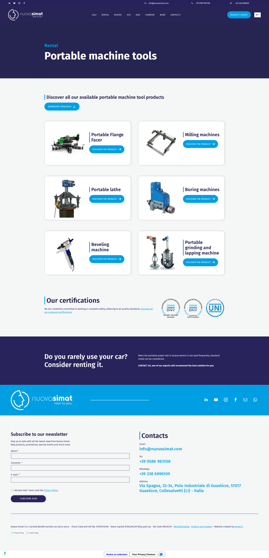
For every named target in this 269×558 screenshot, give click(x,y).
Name (14, 451)
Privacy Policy (51, 490)
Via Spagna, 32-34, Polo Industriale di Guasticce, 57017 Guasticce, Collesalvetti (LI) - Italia (190, 488)
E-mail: (14, 474)
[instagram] (19, 3)
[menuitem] (94, 15)
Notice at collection (116, 554)
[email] (145, 3)
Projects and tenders (201, 526)
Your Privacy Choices (143, 554)
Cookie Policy (33, 533)
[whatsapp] (230, 3)
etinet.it (239, 526)
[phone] (192, 3)
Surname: (16, 462)
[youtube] (14, 3)
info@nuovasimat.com (159, 3)
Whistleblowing (181, 526)
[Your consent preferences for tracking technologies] (5, 553)
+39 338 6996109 (242, 3)
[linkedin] (9, 3)
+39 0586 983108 (203, 3)
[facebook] (24, 3)
